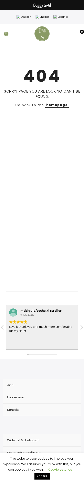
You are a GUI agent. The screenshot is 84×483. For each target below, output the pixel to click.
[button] (82, 329)
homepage (57, 105)
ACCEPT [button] (42, 476)
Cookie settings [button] (60, 469)
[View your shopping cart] (79, 34)
